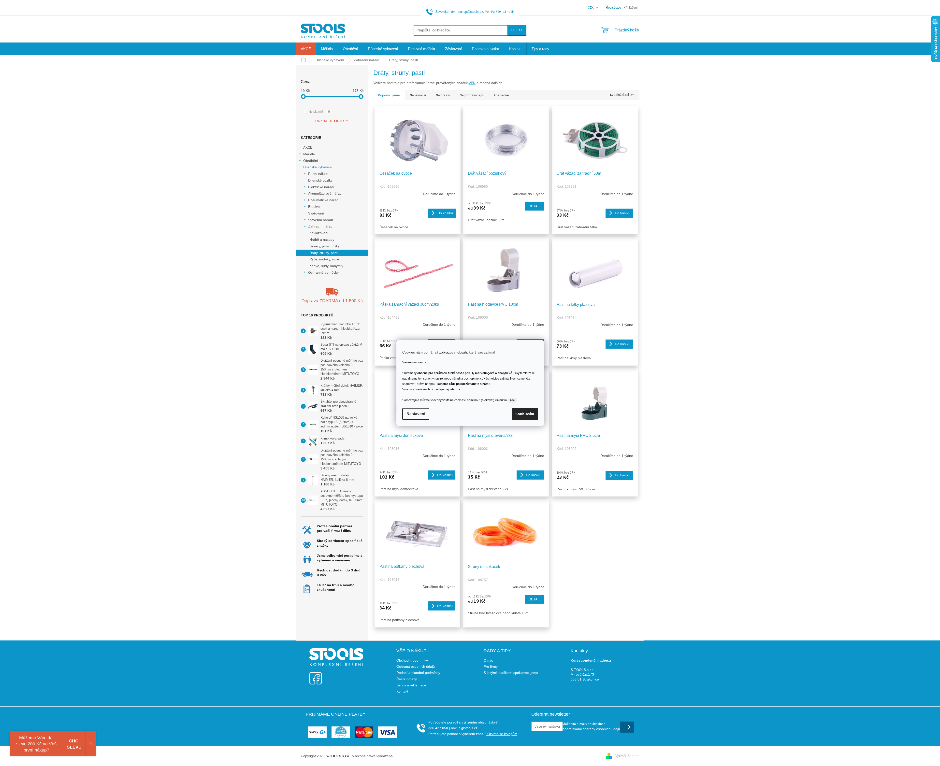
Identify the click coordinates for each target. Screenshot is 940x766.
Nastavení (415, 414)
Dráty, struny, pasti (323, 253)
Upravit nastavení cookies (415, 756)
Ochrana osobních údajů (415, 666)
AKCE (307, 147)
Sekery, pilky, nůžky (324, 246)
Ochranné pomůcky (323, 272)
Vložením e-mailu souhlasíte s (591, 726)
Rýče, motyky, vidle (324, 259)
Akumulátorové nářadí (325, 193)
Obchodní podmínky (412, 660)
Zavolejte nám (445, 12)
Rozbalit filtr (329, 121)
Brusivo (314, 207)
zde (457, 389)
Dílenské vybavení (317, 167)
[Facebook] (315, 675)
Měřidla (309, 154)
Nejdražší (443, 95)
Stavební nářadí (320, 220)
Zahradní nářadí (320, 226)
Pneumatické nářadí (323, 200)
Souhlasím (524, 414)
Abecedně (501, 95)
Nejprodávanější (472, 95)
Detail (534, 206)
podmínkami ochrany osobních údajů (591, 729)
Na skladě (319, 111)
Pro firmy (491, 666)
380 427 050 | (439, 728)
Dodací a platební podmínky (418, 673)
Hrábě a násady (321, 239)
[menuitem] (306, 49)
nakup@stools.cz (470, 12)
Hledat (516, 30)
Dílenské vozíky (320, 180)
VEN (472, 83)
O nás (488, 660)
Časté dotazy (406, 679)
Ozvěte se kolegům (501, 734)
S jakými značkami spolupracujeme (511, 673)
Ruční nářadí (318, 174)
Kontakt (402, 691)
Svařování (316, 213)
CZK (591, 7)
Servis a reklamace (411, 685)
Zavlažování (318, 233)
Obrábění (310, 161)
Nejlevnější (418, 95)
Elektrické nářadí (321, 187)
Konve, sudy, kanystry (326, 266)
